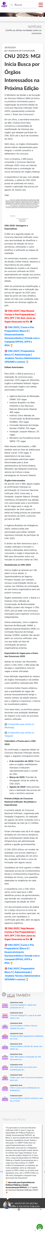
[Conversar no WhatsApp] (39, 1227)
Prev (36, 1230)
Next (40, 1230)
